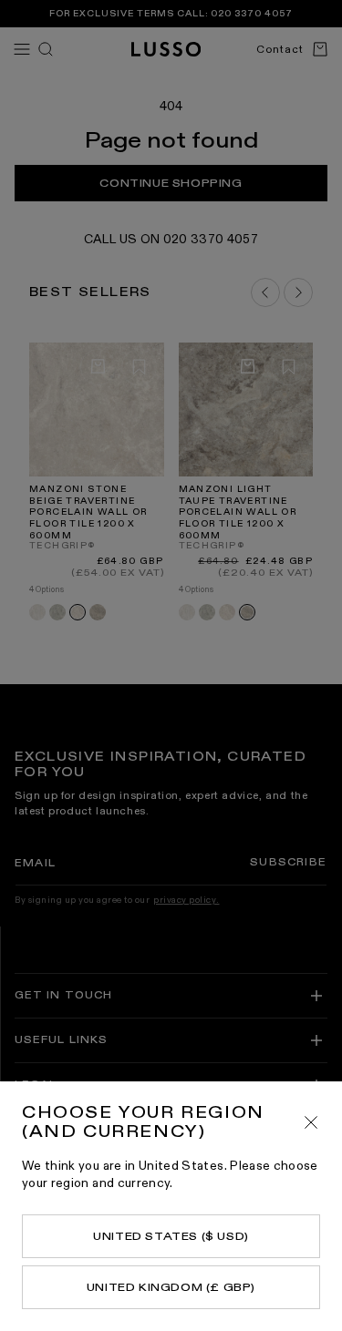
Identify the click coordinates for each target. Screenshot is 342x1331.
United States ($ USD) (171, 1236)
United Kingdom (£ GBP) (171, 1287)
